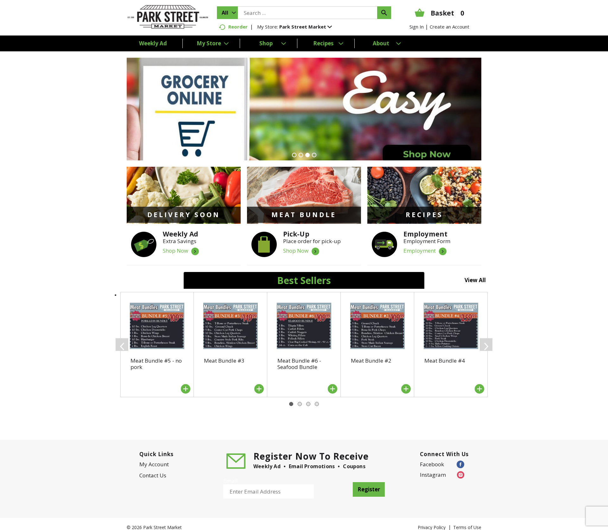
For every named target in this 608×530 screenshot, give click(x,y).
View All (475, 280)
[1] (294, 155)
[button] (305, 26)
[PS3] (304, 109)
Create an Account (449, 26)
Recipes (424, 214)
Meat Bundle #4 (444, 360)
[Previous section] (122, 344)
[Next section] (486, 344)
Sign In (416, 26)
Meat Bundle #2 (371, 360)
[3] (307, 155)
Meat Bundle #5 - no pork (156, 364)
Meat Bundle (303, 214)
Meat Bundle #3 (224, 360)
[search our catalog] (384, 12)
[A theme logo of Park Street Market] (168, 16)
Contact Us (152, 475)
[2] (301, 155)
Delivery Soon (183, 214)
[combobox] (227, 12)
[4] (314, 155)
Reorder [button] (238, 26)
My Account (154, 464)
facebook (432, 464)
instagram (433, 474)
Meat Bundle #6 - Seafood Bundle (299, 364)
